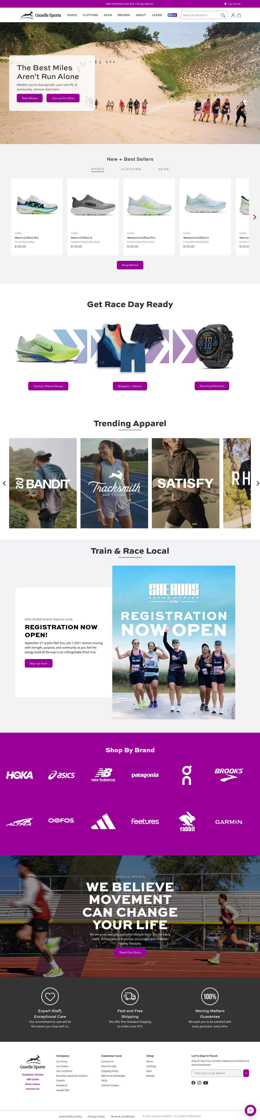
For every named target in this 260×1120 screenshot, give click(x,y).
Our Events (62, 1066)
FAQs (104, 1080)
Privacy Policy (96, 1116)
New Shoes (29, 98)
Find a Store (32, 1084)
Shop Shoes (130, 265)
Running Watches (212, 386)
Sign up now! (38, 663)
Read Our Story (130, 952)
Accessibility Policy (70, 1116)
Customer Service (33, 1074)
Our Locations (64, 1071)
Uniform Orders (110, 1085)
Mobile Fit (61, 1085)
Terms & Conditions (123, 1116)
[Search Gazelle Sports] (223, 15)
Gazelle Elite (62, 1090)
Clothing (151, 1066)
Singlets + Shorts (130, 386)
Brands (150, 1075)
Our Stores (234, 4)
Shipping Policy (109, 1071)
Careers (60, 1080)
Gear (149, 1071)
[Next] (254, 217)
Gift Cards (33, 1079)
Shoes (149, 1061)
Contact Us (32, 1089)
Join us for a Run (63, 98)
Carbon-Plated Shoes (48, 386)
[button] (71, 15)
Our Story (61, 1061)
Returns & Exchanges (113, 1075)
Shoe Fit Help (108, 1066)
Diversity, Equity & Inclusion (72, 1075)
